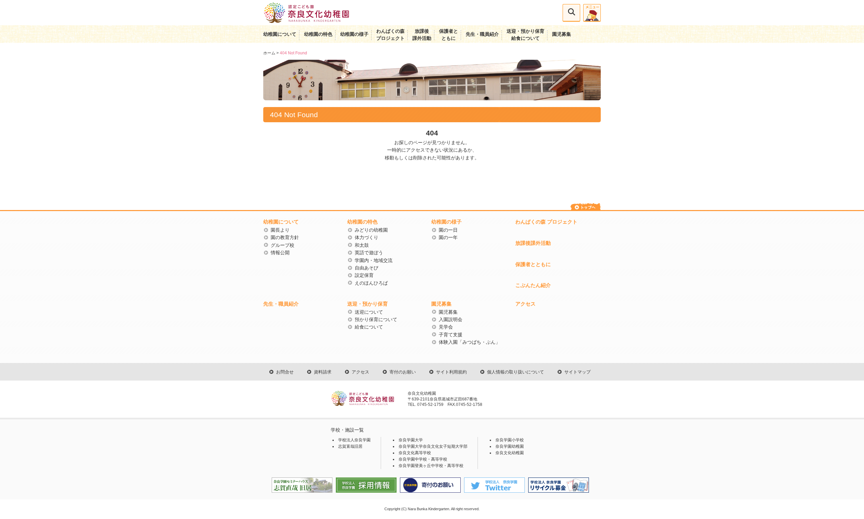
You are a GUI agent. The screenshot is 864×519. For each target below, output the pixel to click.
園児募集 (561, 34)
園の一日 (448, 230)
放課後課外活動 (533, 243)
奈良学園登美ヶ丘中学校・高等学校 (431, 465)
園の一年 (448, 237)
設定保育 (364, 275)
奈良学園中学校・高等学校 (423, 459)
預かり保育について (376, 319)
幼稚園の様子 (354, 34)
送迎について (369, 312)
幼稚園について (279, 34)
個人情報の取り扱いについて (515, 372)
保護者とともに (533, 264)
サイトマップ (577, 372)
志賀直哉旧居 (350, 446)
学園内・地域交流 (374, 260)
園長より (280, 230)
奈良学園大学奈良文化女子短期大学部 (433, 446)
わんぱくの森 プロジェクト (546, 222)
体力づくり (366, 237)
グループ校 (282, 245)
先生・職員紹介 (482, 34)
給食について (369, 327)
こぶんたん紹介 (533, 285)
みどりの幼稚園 (371, 230)
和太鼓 (362, 245)
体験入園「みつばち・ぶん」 (469, 342)
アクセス (525, 304)
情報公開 (280, 252)
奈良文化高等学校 (415, 452)
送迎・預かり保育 (367, 304)
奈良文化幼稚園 (509, 452)
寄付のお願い (402, 372)
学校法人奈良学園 (354, 440)
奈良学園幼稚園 (509, 446)
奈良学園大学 (411, 440)
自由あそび (366, 267)
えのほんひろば (371, 283)
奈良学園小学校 (509, 440)
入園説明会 (450, 319)
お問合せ (285, 372)
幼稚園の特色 (318, 34)
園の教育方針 (285, 237)
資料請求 (322, 372)
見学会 (446, 327)
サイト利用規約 (451, 372)
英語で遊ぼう (369, 252)
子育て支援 (450, 334)
